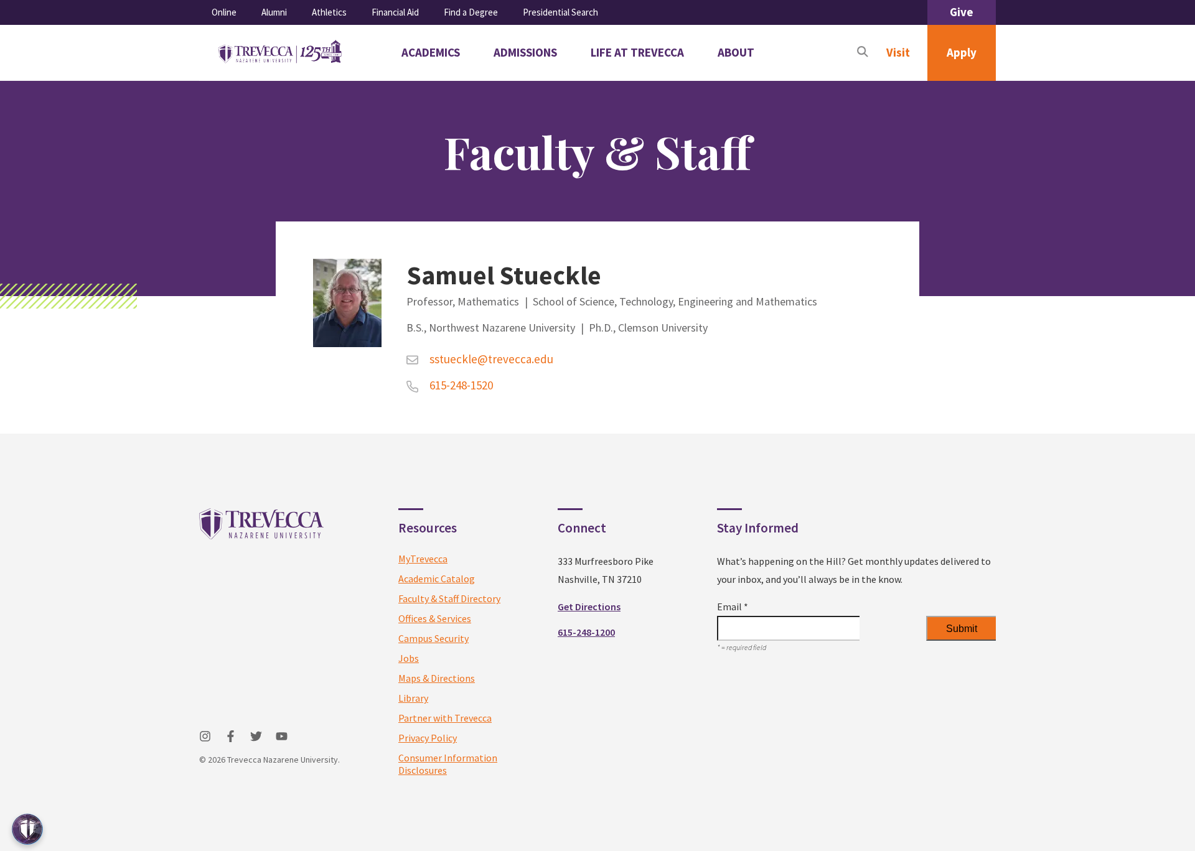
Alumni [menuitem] (274, 12)
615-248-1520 (461, 385)
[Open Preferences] (27, 829)
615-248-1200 (586, 632)
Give (961, 11)
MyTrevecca (423, 558)
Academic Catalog (436, 578)
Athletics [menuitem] (329, 12)
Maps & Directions (436, 678)
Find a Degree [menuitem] (471, 12)
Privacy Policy (427, 738)
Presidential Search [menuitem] (560, 12)
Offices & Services (434, 618)
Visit (898, 52)
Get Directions (589, 606)
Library (413, 698)
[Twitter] (256, 736)
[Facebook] (231, 736)
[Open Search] (862, 53)
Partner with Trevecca (445, 718)
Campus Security (433, 638)
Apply (962, 52)
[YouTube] (282, 736)
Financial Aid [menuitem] (395, 12)
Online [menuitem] (224, 12)
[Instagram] (205, 736)
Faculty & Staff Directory (449, 598)
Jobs (408, 658)
